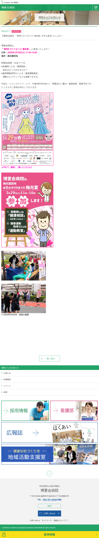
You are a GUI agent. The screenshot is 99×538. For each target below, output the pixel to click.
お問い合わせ (49, 513)
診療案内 (7, 379)
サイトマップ (47, 520)
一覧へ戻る (50, 358)
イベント (7, 386)
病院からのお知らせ (10, 368)
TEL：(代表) (49, 500)
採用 (5, 392)
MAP (50, 506)
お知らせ (7, 373)
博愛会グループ (59, 520)
